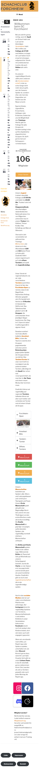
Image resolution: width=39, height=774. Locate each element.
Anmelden (4, 215)
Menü (21, 14)
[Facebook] (27, 688)
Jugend (23, 193)
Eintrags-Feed (5, 218)
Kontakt (23, 764)
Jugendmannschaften (23, 580)
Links (6, 755)
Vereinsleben (20, 46)
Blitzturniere (19, 244)
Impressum (19, 755)
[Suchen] (7, 22)
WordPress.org (5, 225)
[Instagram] (19, 688)
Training (9, 51)
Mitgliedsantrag (20, 721)
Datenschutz (8, 764)
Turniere (18, 283)
